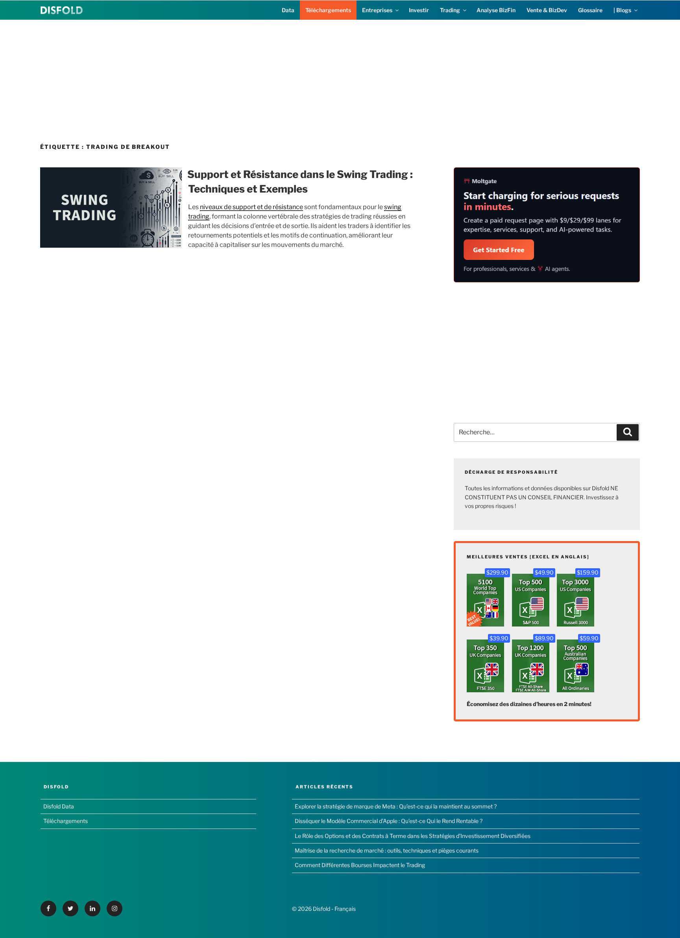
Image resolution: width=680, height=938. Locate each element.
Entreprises (377, 10)
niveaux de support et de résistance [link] (251, 207)
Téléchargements (328, 10)
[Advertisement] (340, 75)
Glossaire (590, 10)
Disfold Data (58, 806)
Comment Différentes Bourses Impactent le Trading (360, 865)
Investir (419, 10)
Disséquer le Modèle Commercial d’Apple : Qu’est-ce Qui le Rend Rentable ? (388, 821)
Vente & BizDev (547, 10)
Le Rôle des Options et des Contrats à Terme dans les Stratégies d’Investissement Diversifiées (412, 835)
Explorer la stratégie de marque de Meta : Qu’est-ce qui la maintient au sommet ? (396, 806)
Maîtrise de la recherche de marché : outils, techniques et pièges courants (387, 850)
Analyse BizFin (496, 10)
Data (288, 10)
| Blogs (622, 10)
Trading (450, 10)
